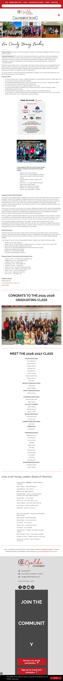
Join (6, 2)
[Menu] (58, 15)
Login (25, 2)
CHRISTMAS (54, 2)
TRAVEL (47, 2)
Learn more (15, 679)
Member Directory (15, 2)
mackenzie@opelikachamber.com (11, 283)
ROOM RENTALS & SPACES (36, 2)
